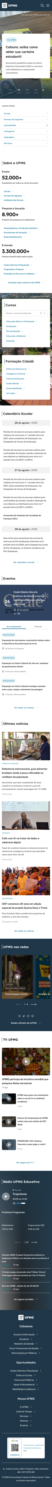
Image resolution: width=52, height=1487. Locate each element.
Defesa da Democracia (16, 369)
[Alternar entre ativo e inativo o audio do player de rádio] (14, 1203)
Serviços (8, 143)
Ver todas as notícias (24, 931)
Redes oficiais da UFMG (24, 1023)
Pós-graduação (13, 331)
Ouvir (7, 1265)
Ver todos (10, 393)
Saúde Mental (12, 383)
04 (36, 90)
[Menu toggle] (48, 5)
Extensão (10, 341)
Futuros (38, 626)
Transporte (9, 131)
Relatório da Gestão (24, 1343)
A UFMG (24, 1407)
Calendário (9, 137)
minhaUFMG (10, 125)
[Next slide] (33, 1004)
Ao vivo (18, 1190)
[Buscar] (41, 313)
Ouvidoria (24, 1339)
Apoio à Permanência (24, 1384)
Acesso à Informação (24, 1334)
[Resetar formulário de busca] (44, 313)
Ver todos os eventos (24, 707)
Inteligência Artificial (15, 374)
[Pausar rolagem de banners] (43, 90)
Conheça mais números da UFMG (24, 282)
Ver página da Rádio (24, 1299)
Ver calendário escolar (24, 562)
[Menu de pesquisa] (42, 5)
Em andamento (14, 626)
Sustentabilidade (14, 388)
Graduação (11, 326)
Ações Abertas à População (24, 1370)
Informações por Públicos (24, 1353)
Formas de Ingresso (13, 119)
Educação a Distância (16, 336)
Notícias (24, 1420)
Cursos (7, 113)
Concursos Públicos (24, 1380)
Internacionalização (15, 379)
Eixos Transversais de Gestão (24, 1348)
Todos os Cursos (24, 1375)
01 (10, 90)
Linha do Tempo (24, 1411)
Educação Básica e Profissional (20, 321)
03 (27, 90)
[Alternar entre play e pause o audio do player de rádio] (6, 1196)
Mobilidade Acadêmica (24, 1389)
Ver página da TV (24, 1162)
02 (19, 90)
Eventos (24, 1425)
